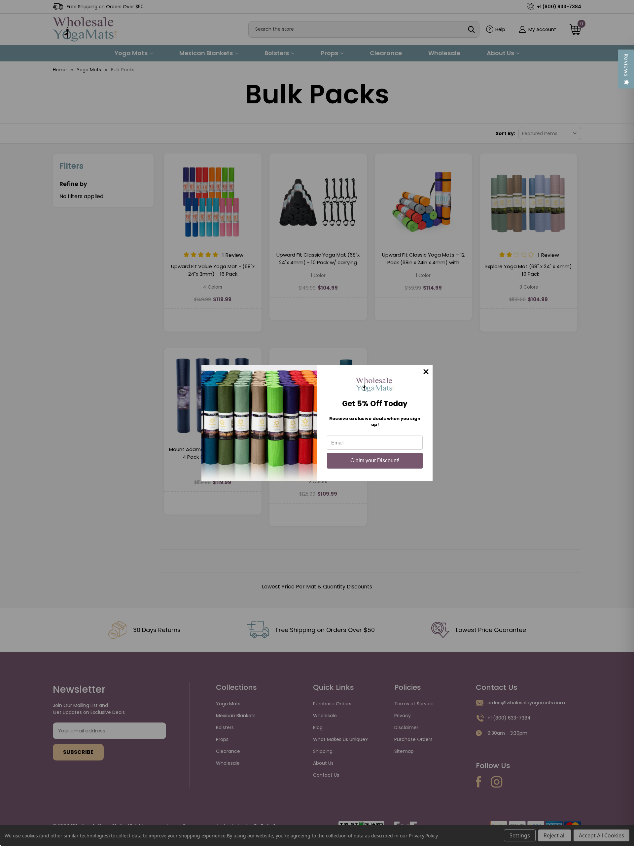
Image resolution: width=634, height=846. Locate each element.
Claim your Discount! (374, 460)
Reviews (626, 65)
